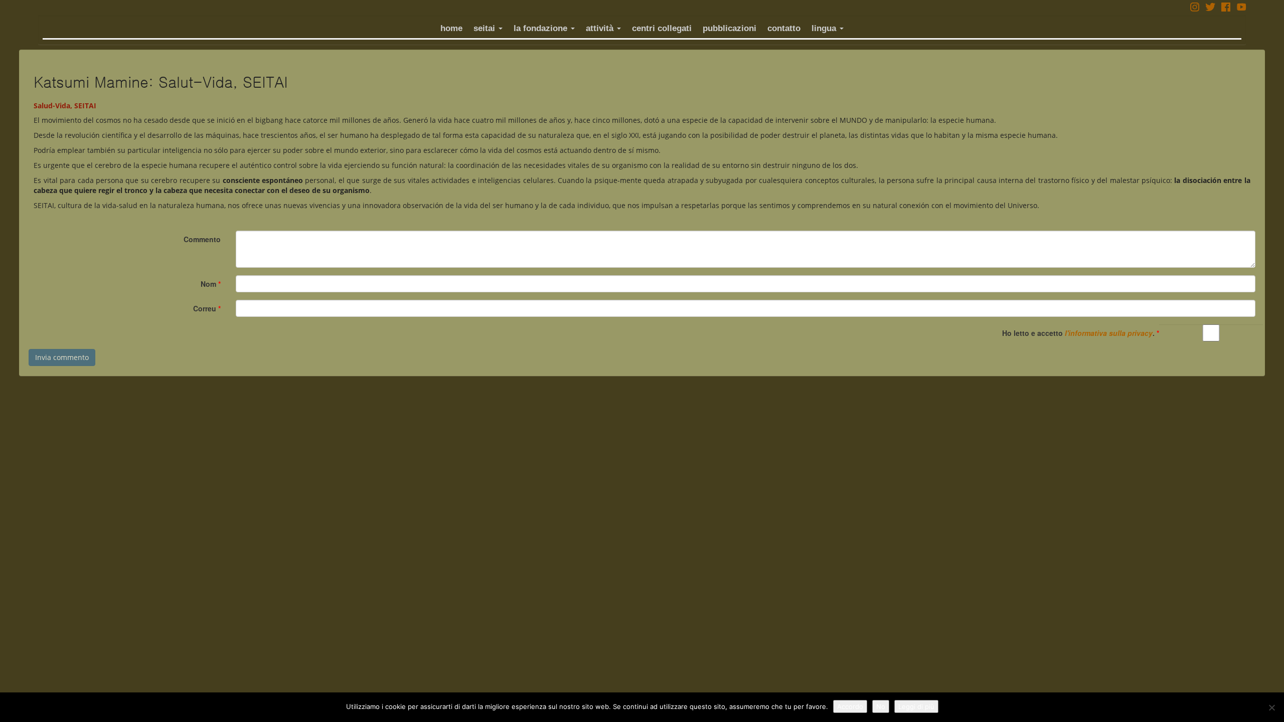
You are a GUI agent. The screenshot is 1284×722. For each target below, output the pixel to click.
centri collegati (662, 28)
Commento (202, 239)
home (451, 28)
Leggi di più (916, 706)
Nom (211, 284)
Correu (207, 308)
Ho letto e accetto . (1080, 333)
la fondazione (542, 28)
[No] (1271, 707)
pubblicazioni (729, 28)
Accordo (850, 706)
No (880, 706)
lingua (825, 28)
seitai (485, 28)
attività (601, 28)
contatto (783, 28)
